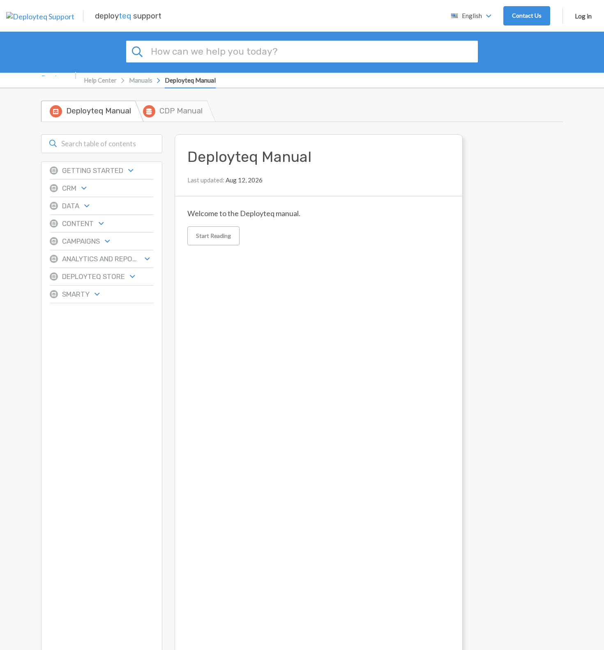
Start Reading (213, 235)
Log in (583, 16)
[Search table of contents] (53, 143)
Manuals (140, 80)
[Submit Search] (138, 50)
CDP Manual (181, 110)
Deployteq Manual (190, 80)
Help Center (100, 80)
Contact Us (527, 15)
